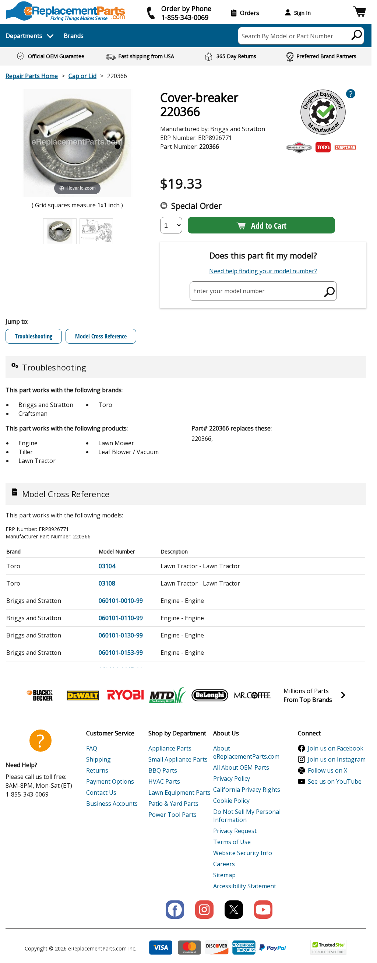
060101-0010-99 (121, 601)
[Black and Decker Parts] (40, 695)
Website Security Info (242, 853)
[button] (359, 12)
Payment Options (110, 781)
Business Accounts (112, 803)
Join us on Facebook (335, 748)
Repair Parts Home (32, 76)
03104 (107, 566)
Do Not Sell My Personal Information (247, 816)
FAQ (91, 748)
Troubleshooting (33, 336)
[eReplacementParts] (65, 11)
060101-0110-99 (121, 618)
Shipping (98, 759)
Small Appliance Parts (178, 759)
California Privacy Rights (246, 789)
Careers (224, 864)
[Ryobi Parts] (125, 695)
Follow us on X (327, 770)
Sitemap (224, 875)
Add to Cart (268, 225)
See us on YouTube (335, 781)
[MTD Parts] (167, 695)
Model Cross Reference (101, 336)
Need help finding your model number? (263, 271)
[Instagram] (204, 909)
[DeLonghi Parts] (209, 695)
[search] (357, 34)
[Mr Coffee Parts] (252, 695)
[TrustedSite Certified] (328, 947)
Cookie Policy (231, 801)
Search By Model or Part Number (287, 36)
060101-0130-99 (121, 635)
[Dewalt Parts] (82, 695)
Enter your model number (229, 291)
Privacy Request (235, 831)
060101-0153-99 (121, 653)
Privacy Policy (231, 778)
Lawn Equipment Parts (179, 792)
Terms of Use (232, 842)
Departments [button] (24, 36)
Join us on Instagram (337, 759)
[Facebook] (175, 909)
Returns (97, 770)
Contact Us (101, 792)
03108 (107, 583)
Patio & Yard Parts (173, 803)
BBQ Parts (162, 770)
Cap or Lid (82, 76)
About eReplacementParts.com (246, 752)
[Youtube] (263, 909)
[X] (234, 909)
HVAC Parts (164, 781)
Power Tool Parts (172, 815)
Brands (74, 36)
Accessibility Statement (244, 886)
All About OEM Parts (241, 767)
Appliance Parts (169, 748)
